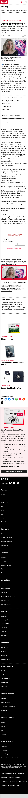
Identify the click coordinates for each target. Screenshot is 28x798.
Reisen (3, 722)
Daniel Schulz (20, 191)
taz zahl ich (4, 592)
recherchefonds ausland (8, 596)
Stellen (3, 569)
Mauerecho (4, 628)
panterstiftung (5, 600)
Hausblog (4, 561)
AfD (2, 534)
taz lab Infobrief (5, 659)
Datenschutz (4, 781)
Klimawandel (4, 545)
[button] (26, 2)
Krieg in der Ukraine (6, 537)
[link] (3, 10)
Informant (17, 777)
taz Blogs (3, 698)
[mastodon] (10, 484)
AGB (17, 781)
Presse (3, 573)
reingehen (4, 635)
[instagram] (18, 484)
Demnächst (4, 671)
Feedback (4, 746)
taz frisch (3, 651)
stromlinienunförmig (18, 202)
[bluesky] (14, 484)
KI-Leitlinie (11, 777)
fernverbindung (5, 620)
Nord (2, 518)
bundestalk (4, 616)
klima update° (5, 624)
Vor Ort (3, 675)
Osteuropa (12, 87)
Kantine (3, 726)
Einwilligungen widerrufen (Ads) (10, 785)
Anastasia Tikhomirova (11, 64)
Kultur (2, 506)
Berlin (2, 514)
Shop (2, 730)
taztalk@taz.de (20, 309)
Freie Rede (4, 631)
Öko (2, 498)
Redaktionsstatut (12, 773)
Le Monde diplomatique (8, 706)
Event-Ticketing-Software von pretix (14, 248)
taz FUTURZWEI (5, 702)
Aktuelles (3, 557)
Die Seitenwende (6, 565)
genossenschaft (5, 588)
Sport (2, 510)
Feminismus (16, 85)
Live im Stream (5, 678)
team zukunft (4, 647)
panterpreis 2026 (6, 604)
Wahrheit (3, 522)
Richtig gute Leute (6, 541)
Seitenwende (23, 781)
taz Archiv (4, 710)
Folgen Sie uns (4, 483)
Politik (3, 494)
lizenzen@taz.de (4, 769)
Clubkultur (4, 87)
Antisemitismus (6, 85)
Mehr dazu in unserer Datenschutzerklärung (11, 290)
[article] (14, 241)
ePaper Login (5, 754)
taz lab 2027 (4, 686)
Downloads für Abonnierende (9, 758)
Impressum (12, 781)
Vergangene (4, 682)
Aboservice (4, 750)
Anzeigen (3, 734)
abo (2, 585)
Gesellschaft (4, 502)
